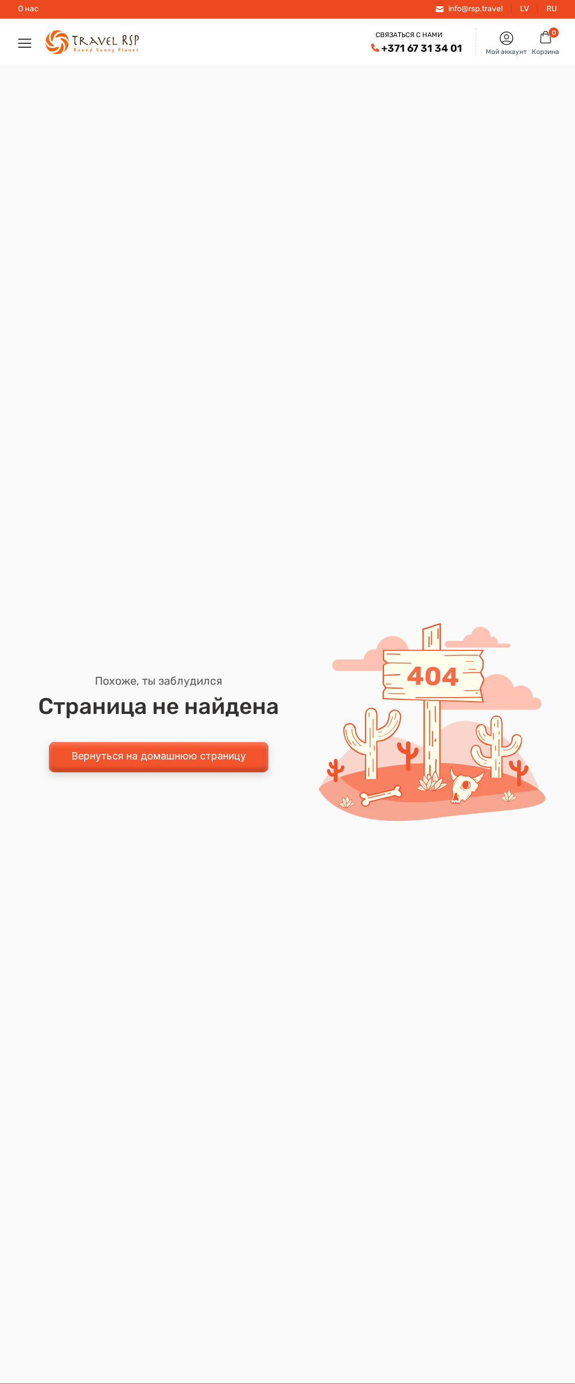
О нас (28, 8)
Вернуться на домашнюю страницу (158, 756)
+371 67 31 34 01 (421, 48)
